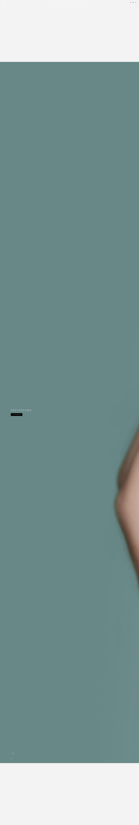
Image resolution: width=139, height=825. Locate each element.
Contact (85, 2)
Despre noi (78, 2)
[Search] (130, 2)
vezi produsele (17, 414)
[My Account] (135, 2)
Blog (72, 2)
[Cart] (133, 2)
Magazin (53, 2)
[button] (11, 753)
